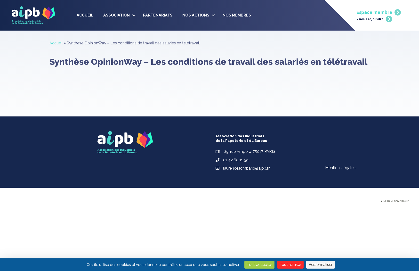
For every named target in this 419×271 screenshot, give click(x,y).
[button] (134, 15)
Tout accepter (259, 264)
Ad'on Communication (396, 200)
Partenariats (157, 15)
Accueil (85, 15)
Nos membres (237, 15)
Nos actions (195, 15)
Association (116, 15)
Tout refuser (290, 264)
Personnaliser (320, 264)
